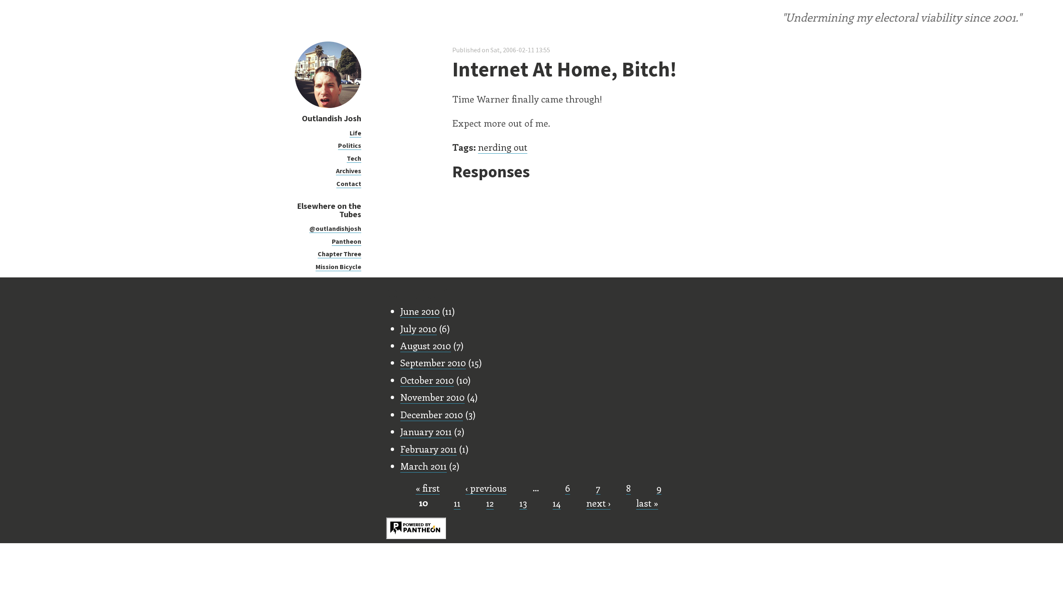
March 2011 (423, 466)
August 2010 (425, 345)
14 (557, 503)
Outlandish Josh (331, 118)
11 (457, 503)
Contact (348, 183)
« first (428, 488)
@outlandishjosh (335, 228)
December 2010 (431, 414)
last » (647, 503)
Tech (354, 158)
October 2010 (427, 380)
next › (598, 503)
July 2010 (418, 328)
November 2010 (432, 397)
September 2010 (433, 362)
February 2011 (428, 449)
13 (523, 503)
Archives (348, 171)
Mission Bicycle (338, 266)
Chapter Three (339, 254)
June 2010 (420, 311)
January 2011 (426, 431)
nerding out (502, 147)
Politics (349, 145)
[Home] (328, 105)
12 (490, 503)
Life (355, 133)
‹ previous (486, 488)
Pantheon (346, 241)
